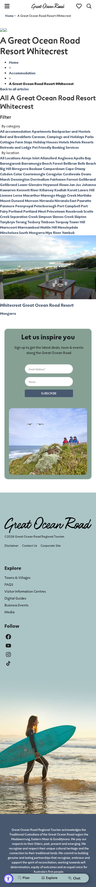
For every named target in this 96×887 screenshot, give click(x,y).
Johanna (89, 184)
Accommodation (22, 72)
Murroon (32, 200)
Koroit (72, 189)
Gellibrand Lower (14, 184)
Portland (15, 211)
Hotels (64, 142)
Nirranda (46, 200)
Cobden (6, 173)
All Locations (10, 157)
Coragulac (54, 173)
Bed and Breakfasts (15, 136)
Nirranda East (65, 200)
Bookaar (35, 168)
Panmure (7, 205)
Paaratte (84, 200)
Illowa (64, 184)
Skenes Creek (63, 216)
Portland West (34, 211)
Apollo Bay (82, 157)
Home (9, 15)
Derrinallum (39, 179)
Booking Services (65, 147)
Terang (21, 221)
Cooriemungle (34, 173)
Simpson (45, 216)
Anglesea (65, 157)
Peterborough (45, 205)
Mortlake (84, 195)
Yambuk (68, 232)
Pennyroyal (24, 205)
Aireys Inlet (30, 157)
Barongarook (10, 163)
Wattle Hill (48, 227)
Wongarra (37, 232)
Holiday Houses (45, 142)
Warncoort (8, 227)
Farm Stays (23, 142)
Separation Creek (24, 216)
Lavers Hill (86, 189)
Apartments (41, 131)
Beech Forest (52, 163)
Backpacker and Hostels (71, 131)
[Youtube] (8, 645)
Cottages (7, 142)
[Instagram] (8, 654)
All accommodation (15, 131)
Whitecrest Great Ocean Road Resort (37, 305)
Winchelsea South (14, 232)
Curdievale (71, 173)
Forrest (72, 179)
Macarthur (31, 195)
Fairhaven (58, 179)
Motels (75, 142)
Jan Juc (75, 184)
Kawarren (8, 189)
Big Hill (5, 168)
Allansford (48, 157)
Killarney (46, 189)
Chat (76, 878)
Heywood (50, 184)
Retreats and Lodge (15, 147)
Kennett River (28, 189)
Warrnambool (29, 227)
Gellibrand (87, 179)
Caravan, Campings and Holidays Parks (63, 136)
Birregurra (20, 168)
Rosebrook (74, 211)
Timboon (48, 221)
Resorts (87, 142)
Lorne (17, 195)
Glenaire (35, 184)
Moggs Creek (66, 195)
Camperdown (54, 168)
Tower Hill (77, 221)
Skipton (80, 216)
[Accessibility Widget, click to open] (8, 879)
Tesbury (33, 221)
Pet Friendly (41, 147)
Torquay (62, 221)
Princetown (56, 211)
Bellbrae (70, 163)
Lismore (6, 195)
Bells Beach (87, 163)
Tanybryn (7, 221)
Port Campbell (68, 205)
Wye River (53, 232)
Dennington (20, 179)
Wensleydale (68, 227)
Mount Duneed (12, 200)
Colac (17, 173)
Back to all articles (14, 88)
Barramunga (31, 163)
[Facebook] (8, 637)
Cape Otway (75, 168)
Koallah (60, 189)
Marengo (48, 195)
